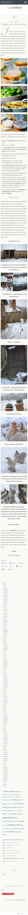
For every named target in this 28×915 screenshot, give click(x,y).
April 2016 (5, 627)
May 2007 (4, 786)
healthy (8, 811)
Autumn (15, 794)
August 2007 (5, 780)
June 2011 (4, 706)
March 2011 (5, 711)
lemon (15, 810)
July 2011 (4, 704)
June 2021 (4, 607)
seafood (3, 828)
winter (4, 835)
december (20, 800)
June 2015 (4, 637)
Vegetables (10, 831)
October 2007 (5, 776)
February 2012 (5, 696)
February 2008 (5, 769)
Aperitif (11, 794)
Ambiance (18, 792)
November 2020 (5, 609)
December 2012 (5, 680)
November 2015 (5, 631)
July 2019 (4, 618)
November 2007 (5, 775)
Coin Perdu (5, 800)
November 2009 (5, 739)
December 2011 (5, 700)
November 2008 (6, 756)
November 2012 (5, 681)
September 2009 (6, 743)
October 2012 (5, 683)
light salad (20, 810)
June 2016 (4, 625)
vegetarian (18, 832)
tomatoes (4, 832)
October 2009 (5, 741)
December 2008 (5, 754)
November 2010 (5, 719)
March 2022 (5, 603)
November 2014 (5, 648)
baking (19, 794)
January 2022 (5, 605)
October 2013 (5, 665)
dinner (9, 804)
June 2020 (4, 612)
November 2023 (5, 592)
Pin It (3, 875)
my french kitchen (7, 821)
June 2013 (4, 670)
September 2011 (5, 702)
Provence (4, 825)
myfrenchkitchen (9, 817)
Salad (21, 825)
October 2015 (5, 633)
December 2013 (5, 661)
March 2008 (5, 767)
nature (14, 821)
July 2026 (4, 583)
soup (10, 828)
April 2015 (4, 640)
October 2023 (5, 594)
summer (21, 828)
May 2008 (5, 763)
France (21, 803)
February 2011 (5, 713)
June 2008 (5, 762)
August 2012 (5, 687)
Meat (7, 814)
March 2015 (5, 642)
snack (6, 828)
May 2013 (4, 672)
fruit (3, 811)
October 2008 (5, 758)
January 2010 (5, 735)
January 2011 (5, 715)
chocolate (12, 796)
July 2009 (4, 747)
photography (21, 821)
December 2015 (5, 629)
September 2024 (5, 590)
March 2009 (5, 750)
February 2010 (5, 734)
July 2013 (4, 668)
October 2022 (5, 599)
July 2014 (4, 652)
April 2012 (4, 693)
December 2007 (5, 773)
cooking (14, 800)
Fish (12, 804)
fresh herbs (20, 807)
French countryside (9, 807)
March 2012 (5, 694)
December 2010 (5, 717)
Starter (16, 828)
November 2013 (5, 663)
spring (12, 828)
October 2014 (5, 650)
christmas (17, 797)
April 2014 (4, 657)
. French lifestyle (8, 791)
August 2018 (5, 622)
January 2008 (5, 771)
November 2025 (5, 588)
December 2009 (5, 737)
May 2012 (4, 691)
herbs (12, 811)
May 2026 (4, 586)
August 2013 (5, 667)
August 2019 (5, 616)
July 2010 (4, 724)
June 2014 (4, 653)
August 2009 (5, 745)
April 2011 (4, 709)
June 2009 (4, 749)
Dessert (4, 804)
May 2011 (4, 708)
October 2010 (5, 721)
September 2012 (5, 685)
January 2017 (5, 624)
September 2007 (6, 778)
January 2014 (5, 659)
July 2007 (4, 782)
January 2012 (5, 698)
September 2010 (5, 722)
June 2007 (4, 784)
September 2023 (5, 596)
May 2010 (4, 728)
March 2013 (5, 674)
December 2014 (5, 646)
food (15, 803)
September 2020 (6, 611)
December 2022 (5, 598)
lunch (4, 814)
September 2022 (5, 601)
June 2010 (4, 726)
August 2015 (5, 635)
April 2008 (5, 765)
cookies (10, 800)
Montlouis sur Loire (15, 814)
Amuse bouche (5, 794)
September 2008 (6, 760)
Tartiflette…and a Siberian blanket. (14, 24)
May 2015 (4, 639)
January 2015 (5, 644)
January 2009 (5, 752)
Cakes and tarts (6, 797)
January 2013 (5, 678)
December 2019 (5, 614)
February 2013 (5, 676)
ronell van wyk (13, 824)
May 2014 (4, 655)
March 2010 (5, 732)
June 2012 (4, 689)
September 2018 (6, 620)
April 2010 (5, 730)
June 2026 (4, 584)
